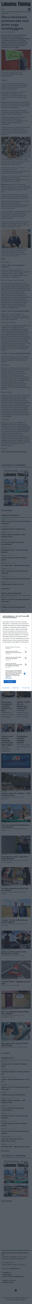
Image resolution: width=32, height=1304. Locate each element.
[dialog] (16, 652)
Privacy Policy (26, 687)
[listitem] (16, 647)
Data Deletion (6, 687)
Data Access (16, 687)
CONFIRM (10, 681)
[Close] (28, 616)
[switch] (25, 652)
